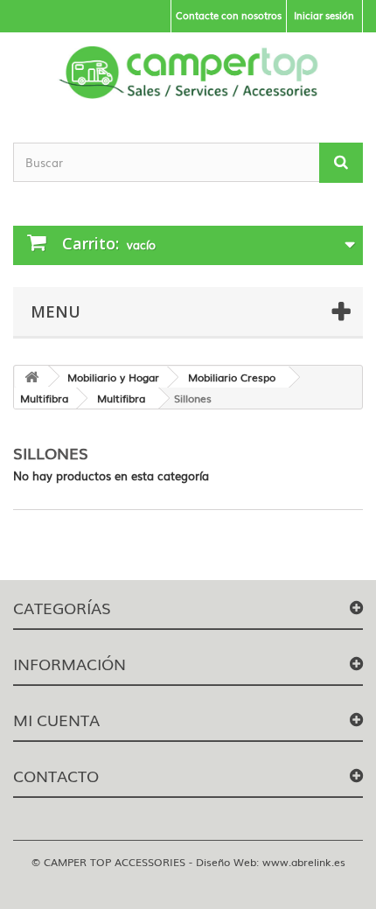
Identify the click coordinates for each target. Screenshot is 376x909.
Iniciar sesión (324, 15)
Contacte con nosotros (229, 15)
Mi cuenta (56, 719)
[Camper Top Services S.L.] (188, 72)
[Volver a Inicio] (31, 377)
